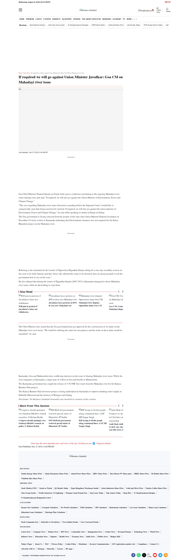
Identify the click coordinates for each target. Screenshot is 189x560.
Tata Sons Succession (56, 25)
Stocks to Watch (45, 488)
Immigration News (95, 531)
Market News (53, 531)
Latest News (25, 531)
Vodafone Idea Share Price (31, 478)
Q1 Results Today (133, 25)
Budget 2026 (115, 536)
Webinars (106, 19)
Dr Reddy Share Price (160, 473)
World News (154, 531)
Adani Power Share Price (81, 473)
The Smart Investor (91, 19)
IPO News (65, 531)
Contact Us (154, 544)
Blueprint (67, 19)
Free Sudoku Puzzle (70, 522)
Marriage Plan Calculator (55, 512)
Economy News (78, 536)
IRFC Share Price (100, 473)
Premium (30, 19)
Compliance (142, 544)
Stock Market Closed (37, 25)
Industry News (26, 536)
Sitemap (41, 548)
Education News (41, 536)
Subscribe (50, 548)
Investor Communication (99, 544)
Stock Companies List (29, 522)
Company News (39, 531)
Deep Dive (127, 493)
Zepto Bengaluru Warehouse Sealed (84, 488)
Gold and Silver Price (116, 25)
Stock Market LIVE (29, 488)
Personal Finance (124, 531)
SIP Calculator (101, 507)
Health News (64, 536)
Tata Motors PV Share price (121, 473)
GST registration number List (123, 544)
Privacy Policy (57, 544)
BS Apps (69, 548)
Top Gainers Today (113, 493)
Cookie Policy (70, 544)
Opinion (76, 19)
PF (124, 19)
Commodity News (78, 531)
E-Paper (47, 19)
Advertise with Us (28, 548)
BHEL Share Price (141, 473)
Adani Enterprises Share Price (56, 473)
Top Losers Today (96, 493)
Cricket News (110, 531)
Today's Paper (26, 544)
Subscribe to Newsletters (50, 522)
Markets (56, 19)
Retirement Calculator (118, 507)
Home (21, 19)
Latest (38, 19)
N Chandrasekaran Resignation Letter (36, 497)
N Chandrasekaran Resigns (78, 25)
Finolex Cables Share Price (156, 488)
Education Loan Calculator (31, 512)
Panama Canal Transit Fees (76, 493)
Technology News (140, 531)
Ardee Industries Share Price (112, 488)
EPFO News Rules (98, 25)
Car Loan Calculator (138, 507)
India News (26, 73)
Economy (117, 19)
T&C (47, 544)
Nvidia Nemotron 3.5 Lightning (51, 493)
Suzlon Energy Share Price (31, 473)
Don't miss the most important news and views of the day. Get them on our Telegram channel (71, 443)
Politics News (103, 536)
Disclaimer (83, 544)
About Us (38, 544)
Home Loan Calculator (157, 507)
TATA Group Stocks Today (153, 25)
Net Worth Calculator (69, 507)
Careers (60, 548)
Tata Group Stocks (28, 493)
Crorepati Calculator (50, 507)
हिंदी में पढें (167, 2)
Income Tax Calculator (30, 507)
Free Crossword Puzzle (89, 522)
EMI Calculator (86, 507)
